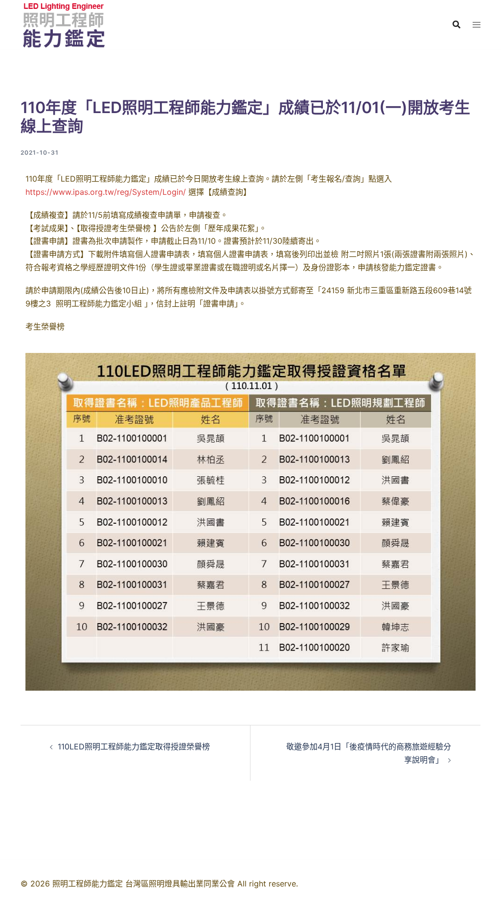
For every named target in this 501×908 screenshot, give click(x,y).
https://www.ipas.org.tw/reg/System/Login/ (105, 192)
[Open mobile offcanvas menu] (476, 24)
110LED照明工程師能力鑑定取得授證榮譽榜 (139, 746)
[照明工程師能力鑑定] (63, 23)
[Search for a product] (456, 24)
